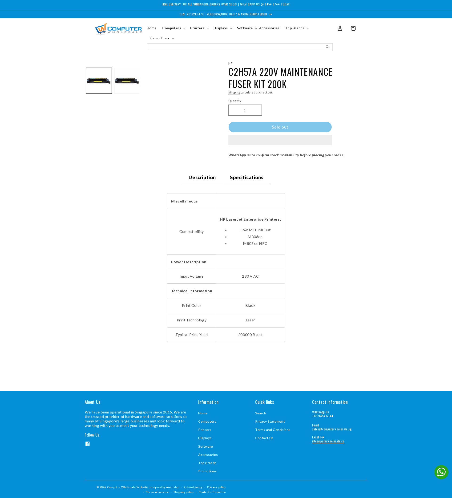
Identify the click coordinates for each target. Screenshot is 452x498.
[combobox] (240, 47)
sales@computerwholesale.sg (332, 429)
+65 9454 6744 (322, 415)
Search (260, 413)
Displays (205, 438)
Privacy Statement (270, 421)
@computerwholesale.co (328, 441)
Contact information (212, 492)
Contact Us (264, 438)
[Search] (327, 46)
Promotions (207, 471)
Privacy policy (216, 487)
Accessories (208, 455)
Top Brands (207, 463)
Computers (207, 421)
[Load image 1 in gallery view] (99, 81)
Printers (204, 430)
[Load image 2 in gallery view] (127, 81)
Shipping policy (184, 492)
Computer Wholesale (121, 487)
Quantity (234, 101)
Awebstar (172, 487)
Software (205, 446)
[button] (280, 140)
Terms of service (157, 492)
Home (202, 413)
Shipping (234, 92)
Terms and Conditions (273, 430)
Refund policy (193, 487)
